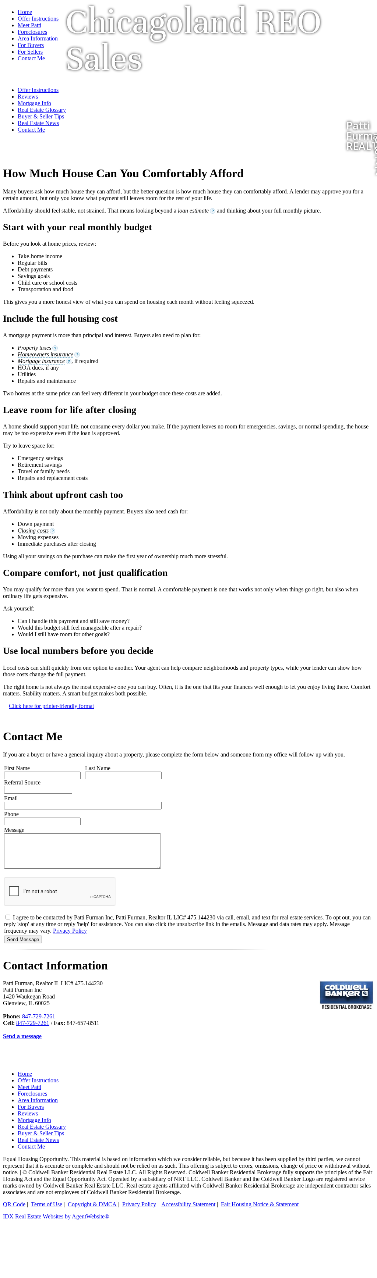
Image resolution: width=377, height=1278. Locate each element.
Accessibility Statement (188, 1204)
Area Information (38, 1100)
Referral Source (22, 782)
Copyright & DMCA (92, 1204)
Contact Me (31, 1146)
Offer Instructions (38, 18)
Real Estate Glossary (42, 1127)
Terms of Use (46, 1204)
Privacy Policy (70, 931)
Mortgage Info (34, 1120)
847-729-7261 (38, 1016)
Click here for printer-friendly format (51, 706)
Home (25, 12)
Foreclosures (32, 1093)
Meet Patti (29, 1087)
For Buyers (31, 1107)
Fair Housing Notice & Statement (260, 1204)
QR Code (14, 1204)
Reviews (28, 1113)
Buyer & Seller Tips (41, 1133)
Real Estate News (38, 1140)
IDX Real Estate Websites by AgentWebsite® (56, 1216)
